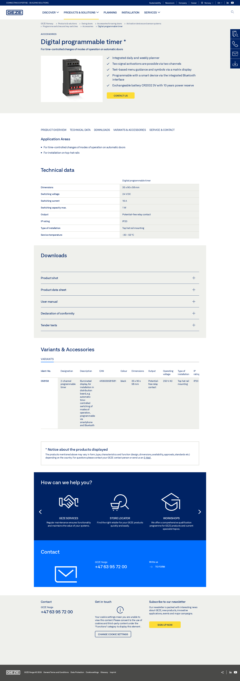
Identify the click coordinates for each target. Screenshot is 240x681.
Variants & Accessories (129, 129)
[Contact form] (235, 54)
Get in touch (103, 601)
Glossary (104, 672)
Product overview (53, 129)
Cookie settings (92, 672)
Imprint (113, 672)
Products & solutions (79, 12)
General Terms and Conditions (56, 672)
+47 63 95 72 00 (111, 566)
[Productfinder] (235, 34)
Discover (49, 12)
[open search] (232, 12)
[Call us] (235, 44)
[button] (207, 3)
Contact (46, 601)
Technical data (80, 129)
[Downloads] (235, 63)
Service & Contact (162, 129)
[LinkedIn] (228, 3)
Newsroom (169, 3)
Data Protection (77, 672)
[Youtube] (232, 3)
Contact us (121, 95)
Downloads (102, 129)
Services (150, 12)
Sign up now (165, 624)
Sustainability (155, 3)
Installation (130, 12)
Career (194, 3)
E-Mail (147, 457)
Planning (110, 12)
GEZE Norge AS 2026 (33, 672)
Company (183, 3)
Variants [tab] (47, 359)
